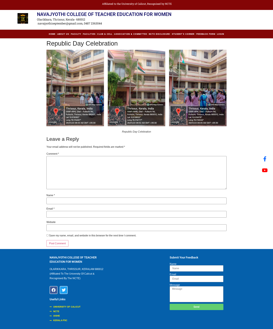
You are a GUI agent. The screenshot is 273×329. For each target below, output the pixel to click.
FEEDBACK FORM (205, 34)
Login (220, 34)
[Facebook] (54, 290)
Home (52, 34)
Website (51, 222)
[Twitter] (64, 290)
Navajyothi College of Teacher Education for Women (104, 14)
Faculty (76, 34)
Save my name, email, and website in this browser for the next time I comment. (92, 235)
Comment (52, 154)
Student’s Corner (183, 34)
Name (50, 195)
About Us (63, 34)
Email (50, 208)
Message (175, 285)
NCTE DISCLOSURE (159, 34)
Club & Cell (104, 34)
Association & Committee (130, 34)
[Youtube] (265, 170)
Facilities (89, 34)
